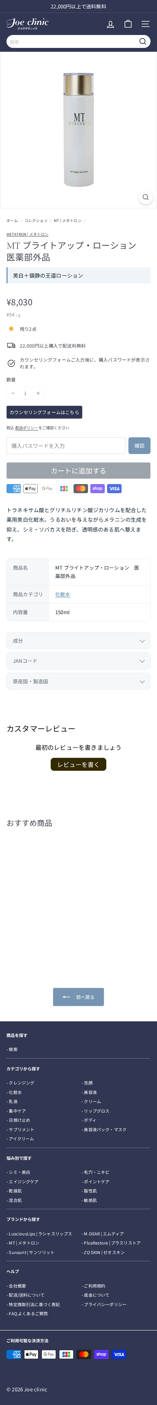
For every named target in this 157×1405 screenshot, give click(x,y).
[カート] (128, 24)
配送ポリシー (26, 427)
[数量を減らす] (12, 393)
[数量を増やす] (38, 393)
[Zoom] (146, 197)
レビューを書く (78, 764)
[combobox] (78, 41)
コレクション (36, 220)
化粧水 (62, 594)
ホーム (12, 220)
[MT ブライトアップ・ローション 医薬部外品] (38, 896)
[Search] (143, 41)
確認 (139, 445)
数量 (11, 379)
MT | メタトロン (68, 220)
